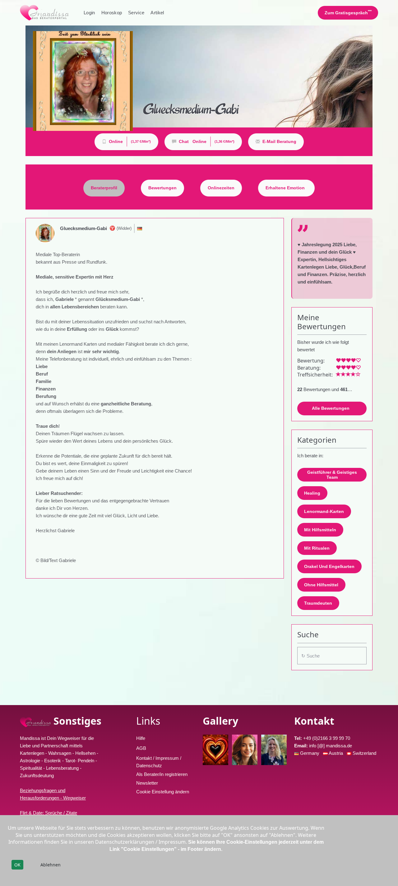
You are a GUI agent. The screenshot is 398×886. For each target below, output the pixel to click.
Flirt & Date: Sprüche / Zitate (48, 812)
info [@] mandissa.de (330, 745)
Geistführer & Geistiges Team (332, 475)
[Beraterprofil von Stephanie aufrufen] (215, 750)
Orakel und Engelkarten (329, 566)
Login (89, 12)
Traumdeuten (318, 603)
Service (136, 12)
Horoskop (111, 12)
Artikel (157, 12)
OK (17, 865)
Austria (336, 753)
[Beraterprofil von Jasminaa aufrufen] (244, 750)
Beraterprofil (104, 187)
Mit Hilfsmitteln (320, 529)
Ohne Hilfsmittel (321, 584)
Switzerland (364, 753)
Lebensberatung (62, 768)
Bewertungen (162, 187)
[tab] (104, 188)
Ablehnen (50, 865)
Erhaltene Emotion (285, 187)
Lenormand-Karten (324, 511)
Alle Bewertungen (330, 408)
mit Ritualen (317, 548)
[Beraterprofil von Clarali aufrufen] (274, 750)
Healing (312, 493)
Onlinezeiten (221, 187)
